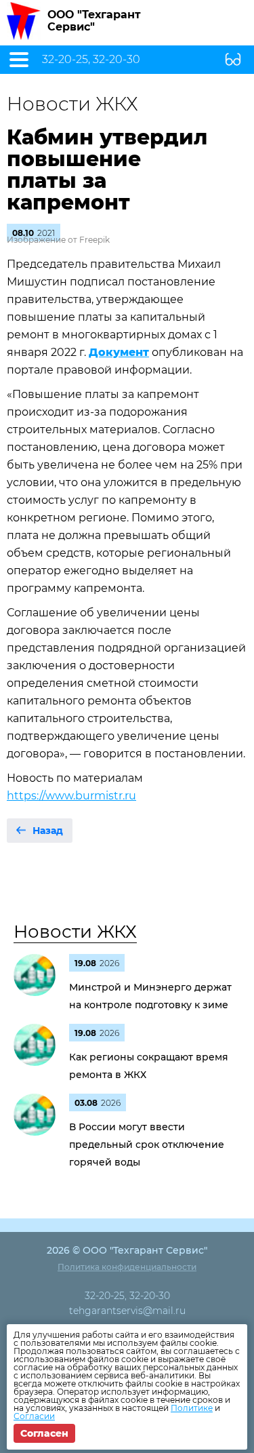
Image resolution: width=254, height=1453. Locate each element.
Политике (192, 1408)
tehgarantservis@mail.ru (127, 1311)
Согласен (44, 1433)
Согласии (34, 1416)
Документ (119, 352)
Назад (48, 830)
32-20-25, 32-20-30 (91, 59)
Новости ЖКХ (75, 931)
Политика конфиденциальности (127, 1267)
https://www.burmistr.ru (71, 795)
